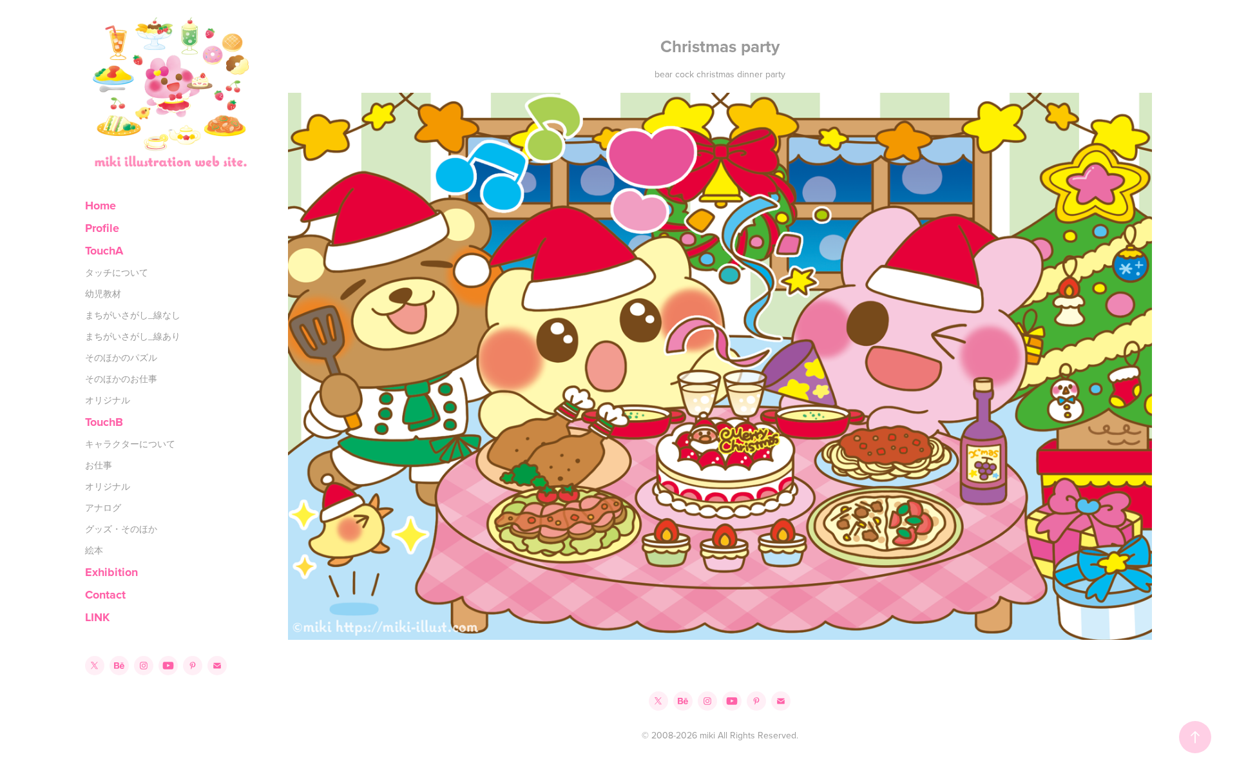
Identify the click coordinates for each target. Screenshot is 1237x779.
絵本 (94, 550)
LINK (97, 617)
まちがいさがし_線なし (132, 315)
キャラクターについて (130, 444)
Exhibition (111, 572)
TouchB (104, 422)
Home (100, 205)
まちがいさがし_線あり (132, 336)
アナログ (103, 507)
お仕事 (98, 465)
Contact (105, 594)
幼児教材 (103, 293)
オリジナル (107, 400)
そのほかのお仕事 (121, 378)
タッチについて (116, 272)
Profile (102, 228)
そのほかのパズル (121, 357)
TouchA (104, 250)
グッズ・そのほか (121, 529)
